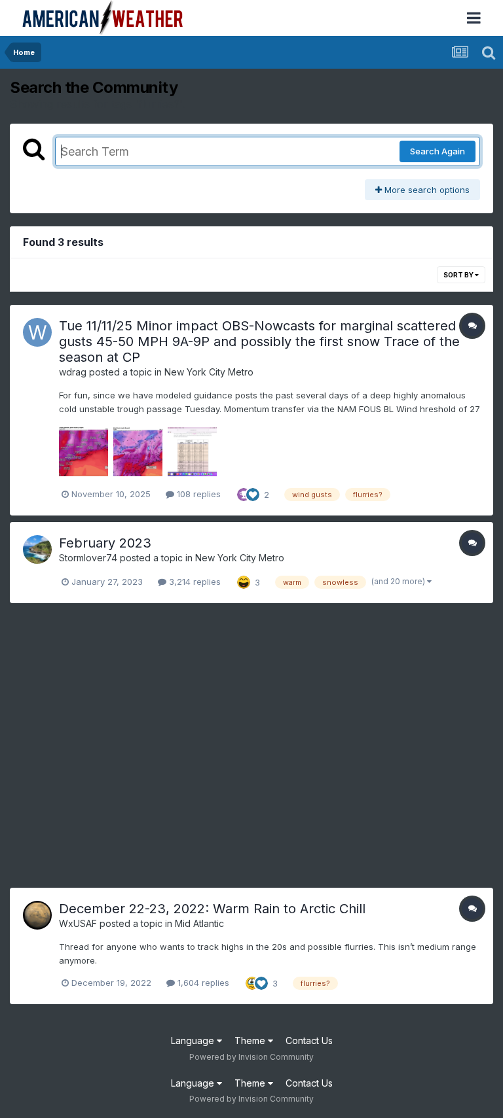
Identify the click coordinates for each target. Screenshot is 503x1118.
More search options (426, 189)
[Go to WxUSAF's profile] (37, 915)
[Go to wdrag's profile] (37, 332)
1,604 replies (202, 982)
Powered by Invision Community (251, 1057)
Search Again (437, 151)
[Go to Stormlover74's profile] (37, 549)
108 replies (197, 494)
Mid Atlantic (199, 923)
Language (194, 1040)
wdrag (72, 371)
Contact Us (309, 1040)
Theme (251, 1040)
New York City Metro (208, 371)
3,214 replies (193, 581)
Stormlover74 (88, 557)
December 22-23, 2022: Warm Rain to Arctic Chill (212, 909)
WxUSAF (78, 923)
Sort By (459, 275)
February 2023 (105, 543)
